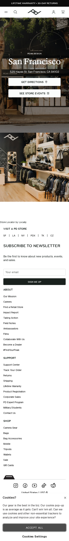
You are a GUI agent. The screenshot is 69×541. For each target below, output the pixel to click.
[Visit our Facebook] (25, 485)
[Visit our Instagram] (15, 485)
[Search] (15, 12)
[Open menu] (6, 12)
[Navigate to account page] (53, 12)
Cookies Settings (34, 536)
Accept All (34, 527)
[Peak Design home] (34, 12)
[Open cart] (63, 12)
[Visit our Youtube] (34, 485)
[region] (34, 517)
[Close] (65, 497)
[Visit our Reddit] (53, 485)
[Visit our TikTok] (44, 485)
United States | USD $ (34, 492)
